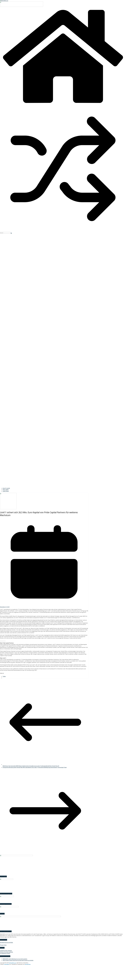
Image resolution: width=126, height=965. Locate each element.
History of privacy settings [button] (6, 952)
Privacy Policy (3, 945)
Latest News (6, 491)
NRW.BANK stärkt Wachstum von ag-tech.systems (15, 959)
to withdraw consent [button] (5, 953)
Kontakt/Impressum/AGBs (6, 942)
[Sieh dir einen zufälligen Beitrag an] (63, 231)
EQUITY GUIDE (6, 488)
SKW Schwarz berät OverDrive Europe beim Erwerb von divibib (18, 960)
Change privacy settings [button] (6, 950)
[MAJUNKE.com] (63, 105)
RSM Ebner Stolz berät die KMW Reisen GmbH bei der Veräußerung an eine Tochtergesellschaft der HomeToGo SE (31, 766)
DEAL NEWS (6, 489)
